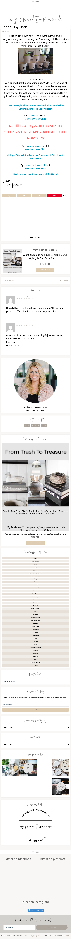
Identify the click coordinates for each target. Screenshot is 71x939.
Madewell (35, 603)
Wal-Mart (35, 653)
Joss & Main (35, 594)
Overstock (35, 623)
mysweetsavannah (35, 146)
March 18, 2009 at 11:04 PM (24, 325)
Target (35, 644)
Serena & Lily (35, 635)
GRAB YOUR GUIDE (45, 270)
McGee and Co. (35, 609)
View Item (30, 118)
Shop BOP (35, 641)
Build (35, 564)
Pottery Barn (35, 626)
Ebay (35, 579)
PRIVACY (40, 935)
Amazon (35, 558)
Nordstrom (35, 614)
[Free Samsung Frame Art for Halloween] (60, 787)
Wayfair (35, 656)
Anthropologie (35, 561)
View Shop (41, 118)
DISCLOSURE (33, 935)
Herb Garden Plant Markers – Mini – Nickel (35, 174)
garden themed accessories (46, 96)
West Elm (35, 659)
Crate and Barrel (35, 576)
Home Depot (35, 588)
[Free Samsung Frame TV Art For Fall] (28, 768)
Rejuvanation (35, 629)
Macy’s (35, 600)
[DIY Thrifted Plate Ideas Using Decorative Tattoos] (60, 768)
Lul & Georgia (35, 597)
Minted (35, 611)
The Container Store (35, 647)
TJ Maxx (35, 650)
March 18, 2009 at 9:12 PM (24, 298)
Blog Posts (5, 31)
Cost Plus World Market (35, 573)
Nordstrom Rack (35, 617)
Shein (35, 638)
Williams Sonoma (36, 662)
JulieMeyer (33, 115)
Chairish (35, 570)
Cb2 (35, 567)
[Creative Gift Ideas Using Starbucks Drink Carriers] (10, 768)
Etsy (35, 582)
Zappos (35, 665)
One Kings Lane (35, 620)
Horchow (35, 591)
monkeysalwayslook (34, 165)
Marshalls (35, 606)
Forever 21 (35, 585)
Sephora (35, 632)
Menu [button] (37, 2)
